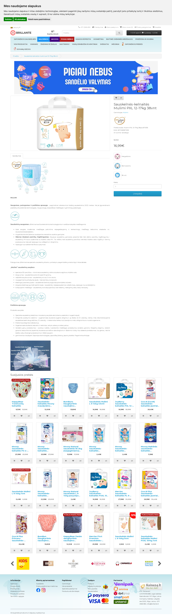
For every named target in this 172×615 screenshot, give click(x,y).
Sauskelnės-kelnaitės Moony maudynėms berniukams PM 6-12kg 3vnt (47, 405)
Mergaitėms (125, 156)
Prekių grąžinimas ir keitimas (47, 586)
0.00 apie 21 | (144, 33)
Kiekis (116, 182)
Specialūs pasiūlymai (69, 589)
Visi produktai (67, 586)
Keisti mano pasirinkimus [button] (39, 19)
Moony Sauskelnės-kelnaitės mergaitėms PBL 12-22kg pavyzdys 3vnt (98, 451)
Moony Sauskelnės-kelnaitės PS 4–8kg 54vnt (19, 449)
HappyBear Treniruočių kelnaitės (18, 403)
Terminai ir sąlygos (17, 596)
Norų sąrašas (92, 589)
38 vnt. (124, 175)
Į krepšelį (137, 193)
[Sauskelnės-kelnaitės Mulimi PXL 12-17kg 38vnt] (60, 123)
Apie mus (13, 584)
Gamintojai (66, 584)
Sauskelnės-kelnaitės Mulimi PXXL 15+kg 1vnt (149, 538)
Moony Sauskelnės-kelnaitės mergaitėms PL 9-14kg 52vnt (47, 450)
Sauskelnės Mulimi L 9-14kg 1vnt (21, 492)
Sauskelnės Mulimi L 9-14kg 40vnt (98, 402)
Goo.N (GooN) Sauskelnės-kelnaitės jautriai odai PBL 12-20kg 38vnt (150, 405)
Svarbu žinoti (15, 586)
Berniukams (126, 166)
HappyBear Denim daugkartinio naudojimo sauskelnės (72, 539)
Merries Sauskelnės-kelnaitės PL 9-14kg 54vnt (122, 494)
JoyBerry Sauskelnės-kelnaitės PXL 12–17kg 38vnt (123, 404)
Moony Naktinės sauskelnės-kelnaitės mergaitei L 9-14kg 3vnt (150, 450)
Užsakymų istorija (94, 586)
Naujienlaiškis (93, 591)
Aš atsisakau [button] (20, 19)
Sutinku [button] (8, 19)
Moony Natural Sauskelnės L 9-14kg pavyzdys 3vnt (71, 494)
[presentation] (12, 563)
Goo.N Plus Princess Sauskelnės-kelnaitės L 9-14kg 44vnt (21, 540)
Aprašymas (16, 156)
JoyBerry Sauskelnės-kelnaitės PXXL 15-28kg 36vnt (98, 494)
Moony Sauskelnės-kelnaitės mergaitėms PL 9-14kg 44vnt (47, 495)
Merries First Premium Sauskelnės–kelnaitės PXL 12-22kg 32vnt (97, 540)
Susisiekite (40, 584)
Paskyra (91, 584)
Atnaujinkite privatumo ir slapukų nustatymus (27, 613)
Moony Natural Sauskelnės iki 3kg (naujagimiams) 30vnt (72, 449)
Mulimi (125, 112)
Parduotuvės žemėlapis (70, 591)
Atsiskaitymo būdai (17, 591)
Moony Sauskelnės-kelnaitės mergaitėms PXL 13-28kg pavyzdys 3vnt (124, 451)
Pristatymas (14, 589)
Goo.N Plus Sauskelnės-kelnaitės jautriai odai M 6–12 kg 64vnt (149, 495)
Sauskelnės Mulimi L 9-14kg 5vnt (124, 537)
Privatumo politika (17, 594)
